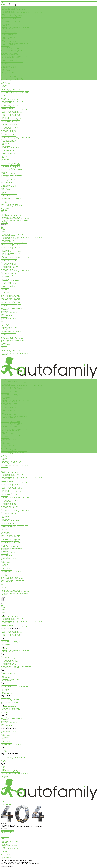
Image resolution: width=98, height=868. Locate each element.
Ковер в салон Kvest (7, 108)
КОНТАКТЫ (4, 223)
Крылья (3, 40)
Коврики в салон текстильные (10, 14)
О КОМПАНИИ (5, 211)
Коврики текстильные (8, 850)
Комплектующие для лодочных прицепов (14, 43)
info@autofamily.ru (8, 859)
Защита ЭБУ (4, 181)
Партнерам (4, 842)
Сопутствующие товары (8, 66)
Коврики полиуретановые (9, 8)
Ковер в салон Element (8, 11)
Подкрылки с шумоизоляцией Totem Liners (15, 27)
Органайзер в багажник (8, 67)
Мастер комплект (6, 182)
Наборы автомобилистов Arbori (11, 198)
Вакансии (4, 85)
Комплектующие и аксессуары (11, 57)
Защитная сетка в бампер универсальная (14, 78)
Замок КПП (4, 63)
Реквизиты (4, 94)
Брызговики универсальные (10, 24)
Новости (3, 86)
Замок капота (5, 65)
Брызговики (5, 20)
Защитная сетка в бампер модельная (13, 79)
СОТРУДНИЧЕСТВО (7, 208)
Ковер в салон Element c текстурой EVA (13, 9)
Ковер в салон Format (8, 107)
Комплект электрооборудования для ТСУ (14, 56)
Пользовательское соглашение (11, 88)
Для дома (4, 75)
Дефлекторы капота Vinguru (10, 34)
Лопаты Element (6, 70)
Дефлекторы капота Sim (8, 136)
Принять (3, 866)
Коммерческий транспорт (9, 845)
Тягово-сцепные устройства (10, 54)
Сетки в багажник (6, 197)
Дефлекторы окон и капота (9, 30)
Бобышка (4, 156)
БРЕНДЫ (4, 210)
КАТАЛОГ (4, 98)
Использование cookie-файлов (10, 89)
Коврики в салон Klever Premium (11, 15)
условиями (34, 865)
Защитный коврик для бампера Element (14, 110)
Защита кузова (5, 47)
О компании (5, 837)
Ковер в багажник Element (9, 105)
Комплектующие (6, 149)
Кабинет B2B (5, 844)
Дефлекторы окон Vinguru (9, 133)
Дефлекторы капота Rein (9, 33)
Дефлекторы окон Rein (8, 31)
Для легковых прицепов (9, 41)
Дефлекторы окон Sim (8, 134)
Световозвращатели (7, 159)
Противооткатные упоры (9, 37)
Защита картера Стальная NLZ (10, 49)
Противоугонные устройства (10, 60)
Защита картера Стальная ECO (10, 52)
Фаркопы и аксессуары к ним (10, 53)
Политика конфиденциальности (11, 841)
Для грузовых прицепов (8, 36)
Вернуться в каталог (7, 832)
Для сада (4, 73)
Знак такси (4, 69)
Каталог (3, 847)
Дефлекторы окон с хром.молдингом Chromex (16, 137)
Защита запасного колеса (9, 179)
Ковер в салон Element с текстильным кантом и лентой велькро (21, 12)
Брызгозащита (5, 146)
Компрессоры (5, 191)
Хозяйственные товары (8, 72)
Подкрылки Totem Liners (9, 28)
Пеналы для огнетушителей (10, 147)
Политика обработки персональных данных (15, 91)
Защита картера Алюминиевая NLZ (12, 50)
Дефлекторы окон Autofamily (10, 139)
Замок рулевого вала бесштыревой (12, 62)
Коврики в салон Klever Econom (11, 17)
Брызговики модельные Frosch (11, 21)
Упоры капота (5, 59)
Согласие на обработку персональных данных (15, 92)
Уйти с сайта (9, 866)
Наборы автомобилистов (9, 194)
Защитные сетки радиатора (9, 76)
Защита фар (4, 184)
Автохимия (4, 192)
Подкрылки (4, 25)
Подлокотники (5, 195)
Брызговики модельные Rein (10, 23)
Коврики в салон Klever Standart (11, 18)
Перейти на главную (7, 831)
